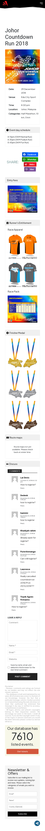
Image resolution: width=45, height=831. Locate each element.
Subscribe (22, 814)
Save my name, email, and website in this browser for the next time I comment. (23, 667)
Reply (22, 488)
